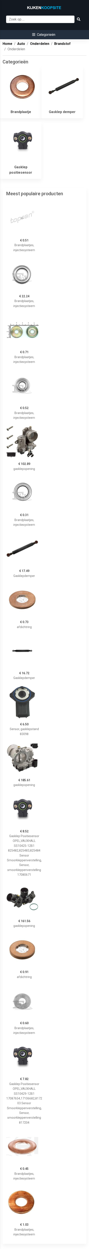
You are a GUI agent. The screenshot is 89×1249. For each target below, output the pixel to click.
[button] (43, 35)
